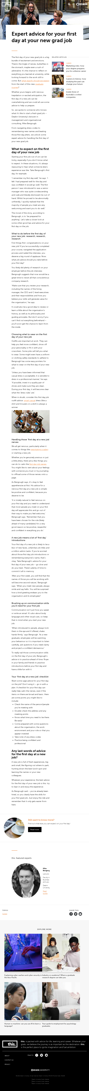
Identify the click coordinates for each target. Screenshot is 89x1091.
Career (68, 63)
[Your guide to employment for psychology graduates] (61, 1019)
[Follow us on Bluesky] (75, 915)
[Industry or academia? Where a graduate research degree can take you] (61, 971)
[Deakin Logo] (81, 4)
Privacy (7, 1064)
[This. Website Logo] (6, 4)
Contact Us (9, 1060)
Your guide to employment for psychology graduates (59, 1025)
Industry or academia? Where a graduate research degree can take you (58, 976)
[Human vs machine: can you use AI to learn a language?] (23, 1019)
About (7, 1056)
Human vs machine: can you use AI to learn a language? (22, 1025)
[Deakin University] (40, 1070)
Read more (34, 829)
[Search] (69, 4)
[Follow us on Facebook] (71, 914)
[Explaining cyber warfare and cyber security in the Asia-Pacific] (23, 971)
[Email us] (80, 914)
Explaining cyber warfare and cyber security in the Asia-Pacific (23, 976)
